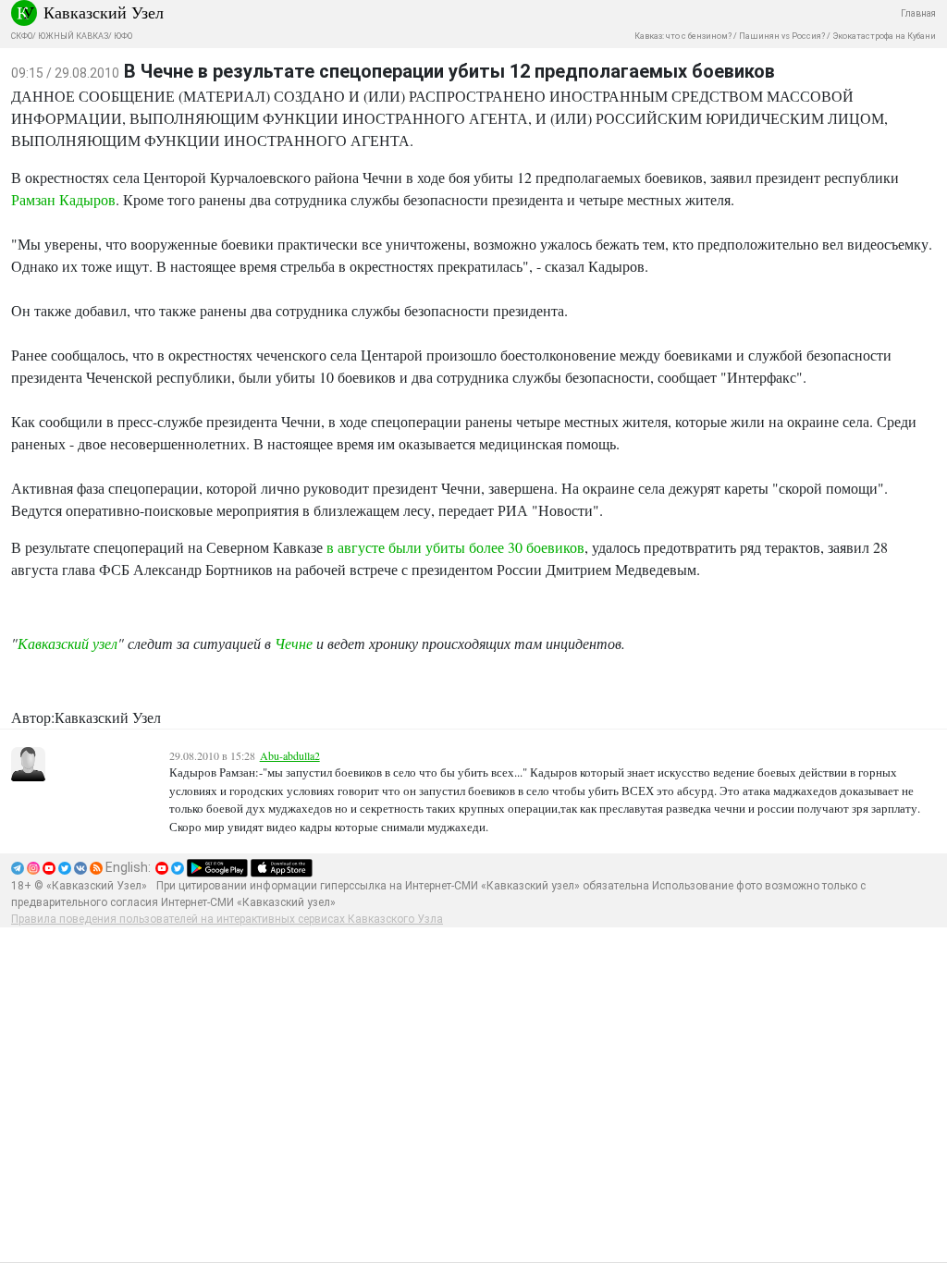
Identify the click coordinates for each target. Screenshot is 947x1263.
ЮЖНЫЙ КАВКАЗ (73, 36)
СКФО (21, 36)
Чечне (294, 643)
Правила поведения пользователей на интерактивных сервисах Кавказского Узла (227, 919)
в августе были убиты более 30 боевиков (455, 547)
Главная (918, 13)
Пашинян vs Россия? (782, 36)
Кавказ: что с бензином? (683, 36)
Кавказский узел (67, 643)
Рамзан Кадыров (63, 199)
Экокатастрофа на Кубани (884, 36)
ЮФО (123, 36)
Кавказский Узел (103, 12)
